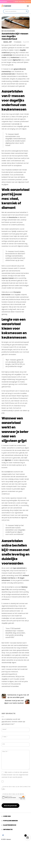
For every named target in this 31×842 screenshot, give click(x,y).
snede (4, 57)
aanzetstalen (7, 55)
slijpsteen (8, 460)
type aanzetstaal (19, 568)
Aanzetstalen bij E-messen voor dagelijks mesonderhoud (15, 36)
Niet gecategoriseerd (8, 31)
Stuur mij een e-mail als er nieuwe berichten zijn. (13, 795)
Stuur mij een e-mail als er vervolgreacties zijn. (16, 788)
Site (4, 744)
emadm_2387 (7, 42)
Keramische (13, 217)
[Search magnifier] (27, 11)
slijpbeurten (17, 60)
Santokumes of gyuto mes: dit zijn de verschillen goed (18, 696)
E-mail (5, 737)
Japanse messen (8, 278)
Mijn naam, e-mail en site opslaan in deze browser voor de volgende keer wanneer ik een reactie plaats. (15, 774)
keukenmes (15, 57)
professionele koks (8, 74)
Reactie (5, 751)
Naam (5, 729)
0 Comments (17, 42)
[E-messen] (6, 6)
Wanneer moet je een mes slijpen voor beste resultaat (14, 702)
